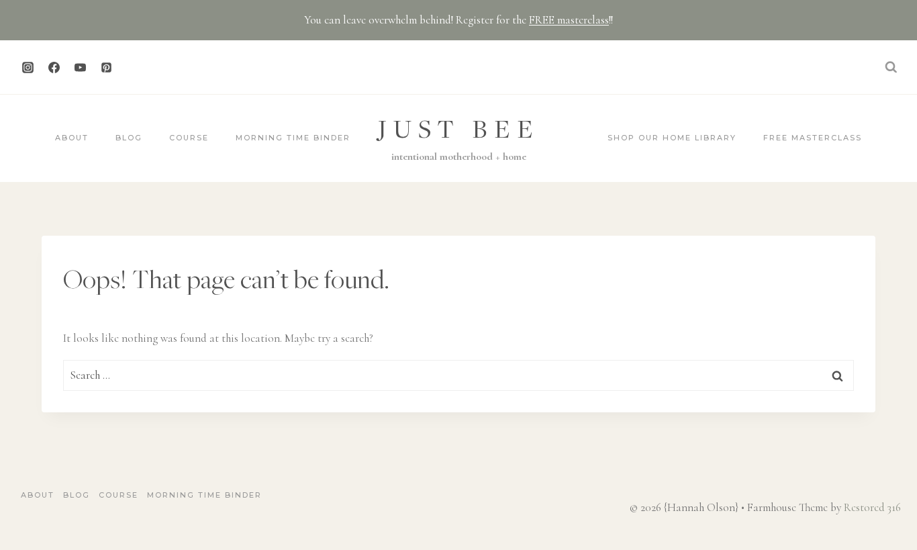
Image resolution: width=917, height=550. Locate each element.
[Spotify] (132, 67)
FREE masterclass (569, 20)
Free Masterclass (812, 137)
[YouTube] (79, 67)
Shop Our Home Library (672, 137)
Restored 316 (872, 507)
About (72, 137)
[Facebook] (53, 67)
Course (189, 137)
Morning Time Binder (293, 137)
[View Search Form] (891, 67)
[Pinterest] (106, 67)
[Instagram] (27, 67)
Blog (128, 137)
